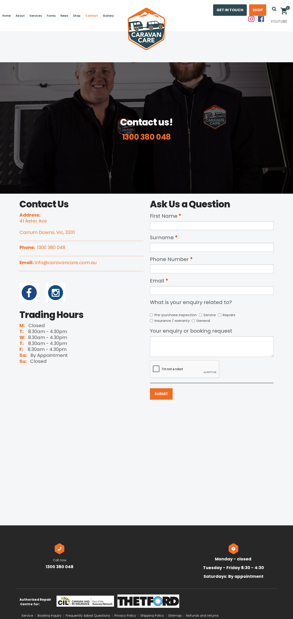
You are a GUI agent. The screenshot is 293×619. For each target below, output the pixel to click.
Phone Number (169, 259)
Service (209, 314)
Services (36, 16)
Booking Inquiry (49, 615)
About (20, 16)
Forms (51, 16)
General (203, 320)
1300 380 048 (51, 247)
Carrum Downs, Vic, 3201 (47, 232)
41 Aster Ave (33, 221)
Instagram (251, 19)
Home (6, 16)
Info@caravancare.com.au (66, 262)
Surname (162, 237)
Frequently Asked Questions (88, 615)
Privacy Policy (125, 615)
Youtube (279, 21)
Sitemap (175, 615)
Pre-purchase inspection (176, 314)
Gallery (108, 16)
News (64, 16)
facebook (261, 19)
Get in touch (230, 10)
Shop (77, 16)
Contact (91, 16)
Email (157, 280)
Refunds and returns (202, 615)
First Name (163, 216)
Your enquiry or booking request (191, 330)
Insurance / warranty (172, 320)
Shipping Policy (152, 615)
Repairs (229, 314)
